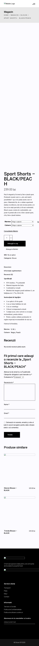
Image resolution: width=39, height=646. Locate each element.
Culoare (8, 225)
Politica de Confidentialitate (12, 609)
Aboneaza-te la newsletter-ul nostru (17, 618)
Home (6, 15)
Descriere (7, 267)
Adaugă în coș (12, 243)
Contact (6, 597)
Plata (5, 591)
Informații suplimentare (12, 271)
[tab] (19, 267)
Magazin (15, 15)
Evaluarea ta (9, 377)
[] (34, 621)
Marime (8, 222)
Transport (7, 588)
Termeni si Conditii (10, 606)
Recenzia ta (9, 382)
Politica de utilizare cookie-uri (13, 612)
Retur (5, 594)
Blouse (24, 15)
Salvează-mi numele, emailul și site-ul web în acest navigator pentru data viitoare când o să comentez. (19, 425)
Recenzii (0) (8, 274)
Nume (6, 404)
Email (6, 413)
